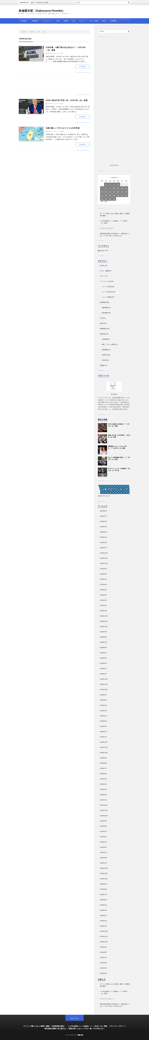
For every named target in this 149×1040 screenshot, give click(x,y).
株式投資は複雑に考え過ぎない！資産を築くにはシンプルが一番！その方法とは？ (74, 1028)
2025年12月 (104, 553)
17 (114, 191)
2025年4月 (103, 595)
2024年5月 (103, 653)
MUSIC (104, 21)
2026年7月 (103, 516)
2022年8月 (103, 763)
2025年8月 (103, 574)
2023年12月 (104, 679)
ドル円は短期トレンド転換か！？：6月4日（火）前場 (87, 1026)
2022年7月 (103, 768)
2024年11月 (104, 621)
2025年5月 (103, 590)
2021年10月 (104, 815)
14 (102, 191)
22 (106, 195)
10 (114, 188)
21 (102, 195)
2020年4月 (103, 910)
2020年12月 (104, 868)
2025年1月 (103, 611)
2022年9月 (103, 758)
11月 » (106, 201)
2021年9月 (103, 821)
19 (122, 191)
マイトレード (47, 21)
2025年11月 (104, 558)
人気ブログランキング (104, 496)
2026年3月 (103, 537)
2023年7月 (103, 705)
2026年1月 (103, 547)
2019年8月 (103, 952)
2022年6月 (103, 773)
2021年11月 (104, 810)
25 (118, 195)
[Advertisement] (54, 85)
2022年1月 (103, 800)
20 (126, 191)
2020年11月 (104, 873)
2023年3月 (103, 726)
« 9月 (101, 201)
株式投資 (24, 21)
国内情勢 (105, 307)
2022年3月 (103, 789)
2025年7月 (103, 579)
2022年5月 (103, 779)
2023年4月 (103, 721)
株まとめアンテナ (103, 250)
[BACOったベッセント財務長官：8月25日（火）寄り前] (102, 472)
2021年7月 (103, 831)
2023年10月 (104, 689)
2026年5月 (103, 526)
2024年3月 (103, 663)
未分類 (104, 360)
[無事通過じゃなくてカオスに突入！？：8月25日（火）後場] (102, 449)
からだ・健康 (93, 21)
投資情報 (105, 349)
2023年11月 (104, 684)
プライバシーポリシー (107, 228)
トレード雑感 (59, 131)
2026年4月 (103, 532)
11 (118, 188)
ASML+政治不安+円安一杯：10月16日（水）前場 (66, 100)
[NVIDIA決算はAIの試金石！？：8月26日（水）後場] (102, 427)
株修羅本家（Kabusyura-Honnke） (42, 10)
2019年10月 (104, 942)
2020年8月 (103, 889)
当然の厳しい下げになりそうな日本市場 (62, 128)
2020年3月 (103, 915)
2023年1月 (103, 737)
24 (114, 195)
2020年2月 (103, 921)
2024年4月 (103, 658)
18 (118, 191)
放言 (58, 21)
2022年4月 (103, 784)
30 (110, 199)
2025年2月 (103, 605)
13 (126, 188)
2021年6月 (103, 836)
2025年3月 (103, 600)
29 (106, 199)
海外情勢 (105, 313)
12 (122, 188)
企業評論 (105, 339)
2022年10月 (104, 752)
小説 (73, 21)
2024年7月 (103, 642)
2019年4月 (103, 973)
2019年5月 (103, 968)
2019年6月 (103, 963)
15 (106, 191)
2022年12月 (104, 742)
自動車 (66, 21)
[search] (128, 2)
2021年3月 (103, 852)
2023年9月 (103, 695)
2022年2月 (103, 794)
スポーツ (82, 21)
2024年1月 (103, 674)
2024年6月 (103, 647)
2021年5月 (103, 842)
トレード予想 (106, 286)
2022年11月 (104, 747)
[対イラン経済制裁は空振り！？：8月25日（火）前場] (102, 461)
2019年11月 (104, 936)
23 (110, 195)
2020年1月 (103, 926)
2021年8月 (103, 826)
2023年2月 (103, 731)
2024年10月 (104, 626)
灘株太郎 (80, 1035)
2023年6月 (103, 710)
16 (110, 191)
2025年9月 (103, 569)
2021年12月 (104, 805)
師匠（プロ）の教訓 (108, 344)
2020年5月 (103, 905)
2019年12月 (104, 931)
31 (114, 199)
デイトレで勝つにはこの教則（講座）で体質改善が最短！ (44, 1026)
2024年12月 (104, 616)
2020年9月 (103, 884)
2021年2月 (103, 858)
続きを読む (82, 66)
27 (126, 195)
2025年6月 (103, 584)
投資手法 (105, 355)
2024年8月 (103, 637)
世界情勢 (35, 21)
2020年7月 (103, 894)
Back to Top (74, 1018)
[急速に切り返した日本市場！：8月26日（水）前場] (102, 438)
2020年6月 (103, 900)
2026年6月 (103, 521)
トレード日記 (59, 53)
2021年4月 (103, 847)
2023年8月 (103, 700)
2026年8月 (103, 511)
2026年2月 (103, 542)
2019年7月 (103, 957)
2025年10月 (104, 563)
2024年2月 (103, 668)
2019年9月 (103, 947)
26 (122, 195)
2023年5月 (103, 716)
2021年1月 (103, 863)
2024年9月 (103, 632)
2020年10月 (104, 879)
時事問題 (113, 21)
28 (102, 199)
